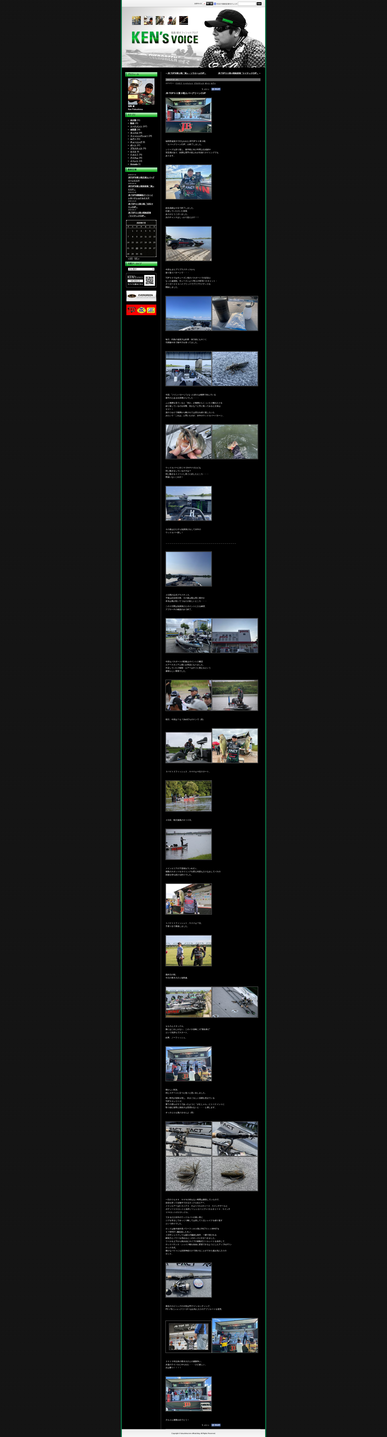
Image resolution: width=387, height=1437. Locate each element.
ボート (133, 145)
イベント (134, 161)
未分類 (133, 120)
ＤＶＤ (133, 151)
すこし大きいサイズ (208, 3)
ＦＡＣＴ (134, 155)
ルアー (133, 139)
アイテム (134, 158)
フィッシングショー (139, 136)
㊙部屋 (133, 129)
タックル (134, 133)
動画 (132, 123)
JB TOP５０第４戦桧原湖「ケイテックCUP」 (238, 73)
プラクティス (136, 148)
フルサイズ (211, 3)
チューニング (136, 142)
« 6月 (130, 258)
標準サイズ (204, 3)
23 (137, 248)
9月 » (137, 258)
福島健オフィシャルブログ (193, 37)
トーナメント (136, 126)
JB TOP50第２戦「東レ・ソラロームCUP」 (186, 73)
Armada (134, 164)
